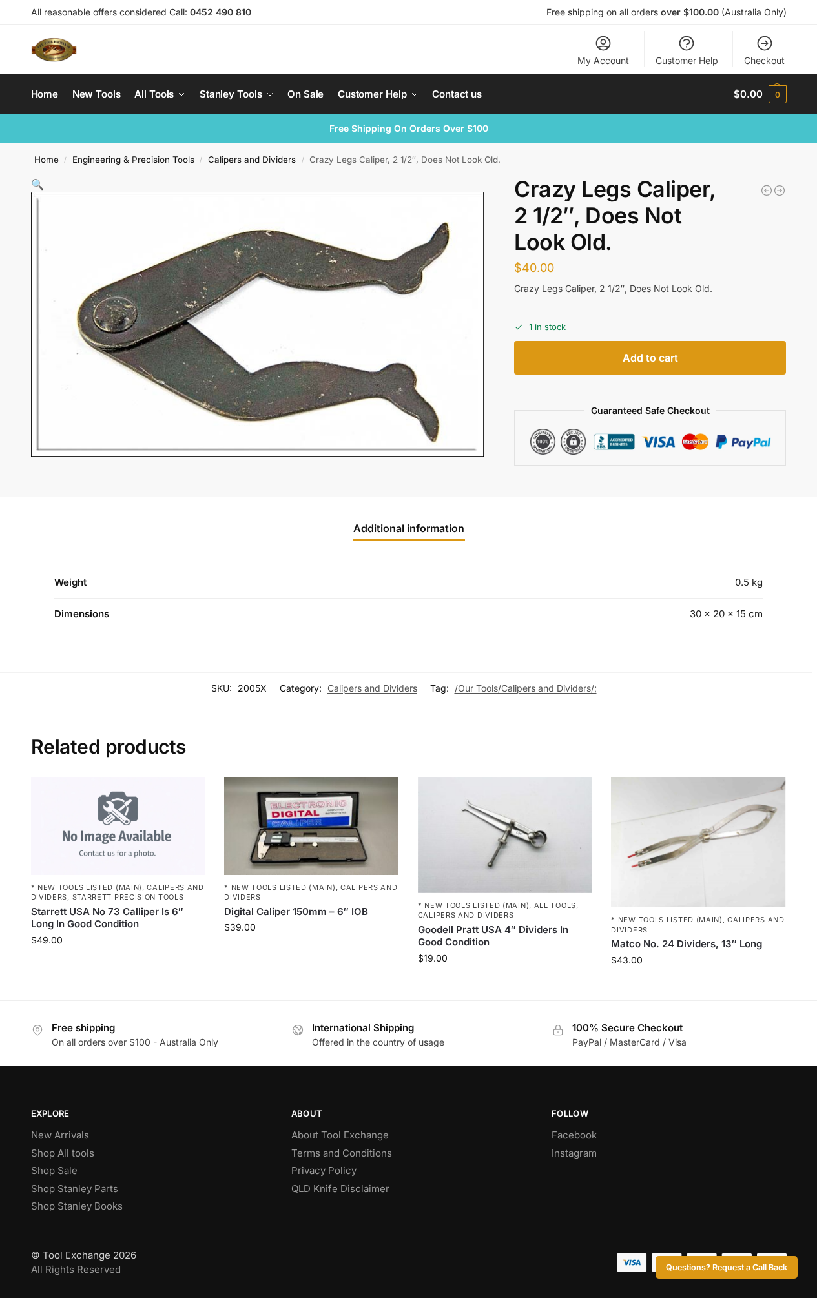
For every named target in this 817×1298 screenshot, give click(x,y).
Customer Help (687, 60)
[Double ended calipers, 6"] (779, 190)
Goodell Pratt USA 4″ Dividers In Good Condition (493, 936)
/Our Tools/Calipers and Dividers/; (526, 688)
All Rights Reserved (76, 1269)
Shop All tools (62, 1153)
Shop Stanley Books (77, 1206)
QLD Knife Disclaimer (340, 1188)
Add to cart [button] (118, 967)
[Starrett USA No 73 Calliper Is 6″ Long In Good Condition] (118, 826)
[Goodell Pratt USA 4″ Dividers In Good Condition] (505, 835)
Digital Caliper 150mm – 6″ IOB (296, 911)
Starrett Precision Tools (128, 896)
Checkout (764, 60)
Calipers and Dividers (252, 159)
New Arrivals (60, 1135)
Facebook (574, 1135)
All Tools (555, 905)
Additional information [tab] (408, 528)
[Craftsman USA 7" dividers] (766, 190)
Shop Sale (54, 1170)
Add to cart (650, 357)
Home (46, 159)
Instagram (574, 1153)
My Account (603, 60)
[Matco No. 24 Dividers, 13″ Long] (698, 842)
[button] (760, 94)
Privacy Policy (324, 1170)
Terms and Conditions (341, 1153)
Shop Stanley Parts (74, 1188)
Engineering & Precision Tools (133, 159)
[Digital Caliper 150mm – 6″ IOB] (311, 826)
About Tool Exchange (340, 1135)
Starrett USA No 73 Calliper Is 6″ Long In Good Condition (107, 918)
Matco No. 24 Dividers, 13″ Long (686, 944)
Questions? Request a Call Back (726, 1267)
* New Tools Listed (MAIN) (87, 887)
